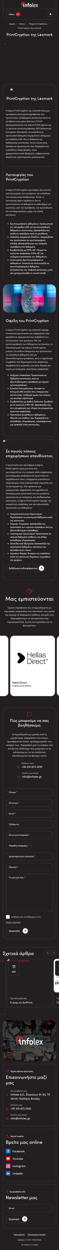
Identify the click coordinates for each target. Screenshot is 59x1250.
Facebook (18, 1151)
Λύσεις (22, 23)
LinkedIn (17, 1173)
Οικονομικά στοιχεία (36, 1234)
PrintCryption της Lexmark (29, 28)
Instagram (19, 1166)
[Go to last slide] (47, 952)
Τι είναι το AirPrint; (21, 1002)
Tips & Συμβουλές (18, 998)
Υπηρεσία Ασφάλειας (38, 23)
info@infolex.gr (32, 776)
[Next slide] (53, 952)
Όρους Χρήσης (13, 922)
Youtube (17, 1158)
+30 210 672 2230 (32, 767)
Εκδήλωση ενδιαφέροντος (23, 568)
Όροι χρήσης (19, 1234)
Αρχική (12, 23)
